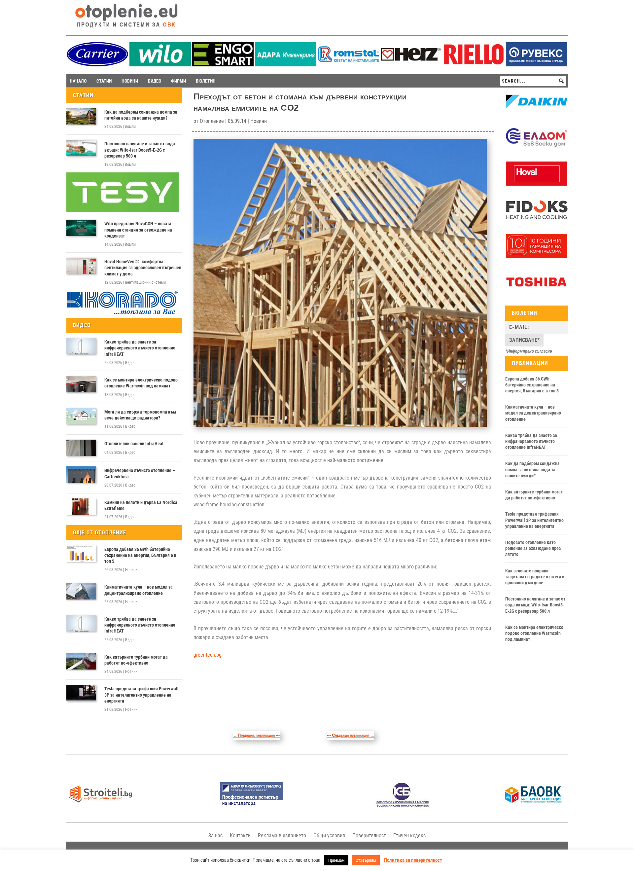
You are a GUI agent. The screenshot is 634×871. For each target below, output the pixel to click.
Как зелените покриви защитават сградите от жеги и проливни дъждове (534, 576)
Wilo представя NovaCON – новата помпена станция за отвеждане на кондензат (138, 229)
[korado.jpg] (122, 313)
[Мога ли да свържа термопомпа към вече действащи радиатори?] (81, 416)
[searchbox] (533, 81)
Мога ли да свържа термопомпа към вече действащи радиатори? (140, 414)
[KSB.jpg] (402, 805)
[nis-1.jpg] (251, 805)
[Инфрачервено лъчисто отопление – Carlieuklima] (81, 474)
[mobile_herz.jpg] (411, 64)
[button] (561, 81)
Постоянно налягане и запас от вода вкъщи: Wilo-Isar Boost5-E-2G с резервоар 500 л (139, 149)
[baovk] (533, 805)
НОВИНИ (130, 81)
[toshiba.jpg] (536, 292)
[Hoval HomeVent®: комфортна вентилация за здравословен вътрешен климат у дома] (81, 266)
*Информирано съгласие (528, 351)
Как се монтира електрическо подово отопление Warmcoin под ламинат (141, 382)
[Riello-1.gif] (474, 64)
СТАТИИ (104, 81)
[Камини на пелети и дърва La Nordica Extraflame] (81, 506)
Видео (130, 362)
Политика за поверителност (413, 860)
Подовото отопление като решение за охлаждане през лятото (533, 548)
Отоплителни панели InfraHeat (133, 443)
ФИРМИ (178, 81)
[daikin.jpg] (536, 112)
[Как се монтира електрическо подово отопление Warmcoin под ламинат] (81, 384)
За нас (215, 835)
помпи (130, 126)
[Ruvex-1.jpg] (536, 64)
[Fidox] (536, 220)
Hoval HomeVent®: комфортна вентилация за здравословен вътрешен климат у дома (142, 267)
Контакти (240, 835)
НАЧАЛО (78, 81)
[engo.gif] (223, 64)
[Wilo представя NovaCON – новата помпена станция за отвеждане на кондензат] (81, 228)
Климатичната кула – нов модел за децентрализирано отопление (138, 590)
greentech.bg (208, 655)
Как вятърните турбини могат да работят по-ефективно (136, 660)
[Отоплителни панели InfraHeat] (81, 448)
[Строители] (100, 805)
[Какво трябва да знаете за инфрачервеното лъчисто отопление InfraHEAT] (81, 346)
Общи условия (329, 835)
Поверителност (369, 835)
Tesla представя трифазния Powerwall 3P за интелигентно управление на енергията (141, 694)
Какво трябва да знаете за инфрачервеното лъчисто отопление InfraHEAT (139, 347)
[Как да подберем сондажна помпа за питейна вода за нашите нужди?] (81, 116)
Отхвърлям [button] (366, 860)
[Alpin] (536, 256)
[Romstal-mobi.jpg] (348, 64)
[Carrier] (97, 64)
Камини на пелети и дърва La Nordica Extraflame (140, 505)
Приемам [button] (336, 860)
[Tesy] (122, 210)
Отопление (212, 121)
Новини (131, 569)
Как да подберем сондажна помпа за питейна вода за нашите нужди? (140, 115)
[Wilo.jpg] (160, 64)
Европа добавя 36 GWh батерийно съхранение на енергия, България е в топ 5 (140, 555)
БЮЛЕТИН (206, 81)
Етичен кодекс (409, 835)
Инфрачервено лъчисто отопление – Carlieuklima (139, 473)
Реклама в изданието (282, 835)
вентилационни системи (145, 282)
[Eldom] (536, 148)
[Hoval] (536, 184)
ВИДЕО (154, 81)
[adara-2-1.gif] (285, 64)
